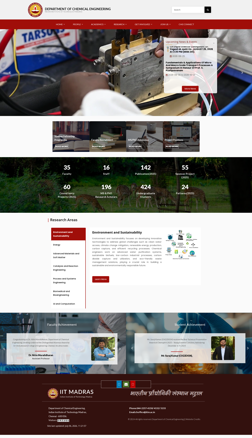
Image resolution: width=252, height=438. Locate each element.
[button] (120, 350)
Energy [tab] (56, 244)
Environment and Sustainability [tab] (63, 234)
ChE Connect (186, 24)
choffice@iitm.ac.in (145, 415)
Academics (97, 24)
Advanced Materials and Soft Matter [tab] (66, 255)
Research (119, 24)
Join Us (164, 24)
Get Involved (142, 24)
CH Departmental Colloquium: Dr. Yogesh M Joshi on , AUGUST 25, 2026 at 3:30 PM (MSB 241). (191, 71)
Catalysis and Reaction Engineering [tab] (65, 268)
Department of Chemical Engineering (78, 10)
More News (190, 88)
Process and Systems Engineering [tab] (64, 280)
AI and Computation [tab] (64, 303)
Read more (61, 146)
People (77, 24)
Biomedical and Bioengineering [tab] (61, 293)
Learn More (101, 279)
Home (59, 24)
